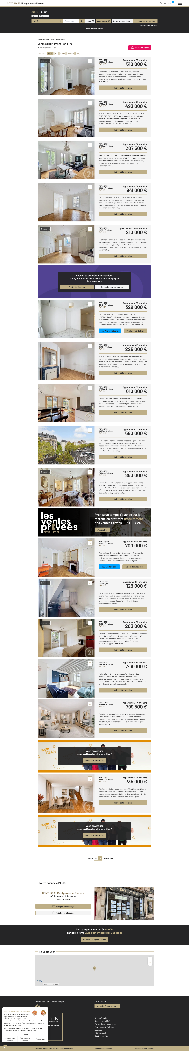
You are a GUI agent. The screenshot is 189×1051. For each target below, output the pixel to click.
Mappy (56, 984)
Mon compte (167, 3)
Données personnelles (103, 1048)
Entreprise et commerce (105, 1024)
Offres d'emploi (100, 1018)
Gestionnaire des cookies (144, 1048)
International (100, 1033)
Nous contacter (101, 1036)
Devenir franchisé (102, 1021)
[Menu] (180, 3)
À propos (98, 1030)
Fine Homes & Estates (104, 1027)
